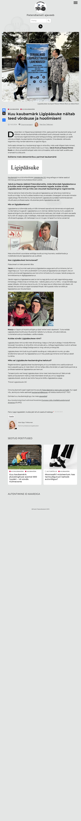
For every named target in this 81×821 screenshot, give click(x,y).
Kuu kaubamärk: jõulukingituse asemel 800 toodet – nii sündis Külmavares (23, 478)
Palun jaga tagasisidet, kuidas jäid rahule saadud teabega (30, 412)
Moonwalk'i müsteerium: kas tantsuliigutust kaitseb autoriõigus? (60, 476)
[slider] (59, 412)
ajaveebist (43, 396)
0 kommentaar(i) (27, 124)
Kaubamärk (12, 177)
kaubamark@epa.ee (40, 392)
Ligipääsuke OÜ (40, 177)
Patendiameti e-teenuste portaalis (55, 390)
